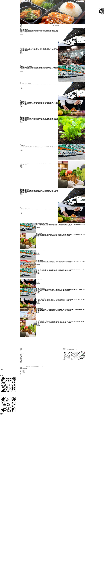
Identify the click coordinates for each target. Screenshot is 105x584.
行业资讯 (32, 16)
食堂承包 (32, 4)
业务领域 (32, 5)
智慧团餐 (21, 349)
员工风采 (32, 17)
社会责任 (32, 18)
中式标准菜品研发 (33, 10)
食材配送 (32, 1)
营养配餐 (21, 350)
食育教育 (32, 9)
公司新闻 (32, 15)
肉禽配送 (32, 2)
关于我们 (32, 13)
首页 (31, 0)
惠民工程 (32, 8)
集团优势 (32, 11)
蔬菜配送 (32, 3)
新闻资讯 (32, 14)
